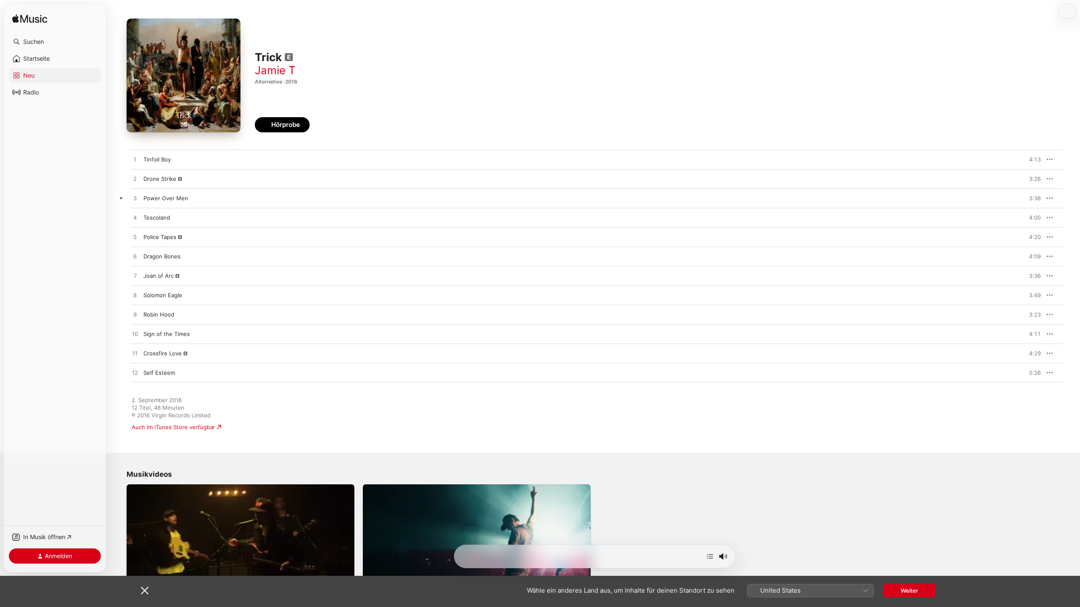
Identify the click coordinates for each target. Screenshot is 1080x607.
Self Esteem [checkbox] (159, 372)
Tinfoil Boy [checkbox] (157, 159)
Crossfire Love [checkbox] (162, 353)
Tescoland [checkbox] (156, 217)
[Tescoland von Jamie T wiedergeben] (135, 218)
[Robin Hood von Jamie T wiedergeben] (135, 315)
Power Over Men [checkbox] (165, 198)
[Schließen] (144, 590)
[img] (29, 19)
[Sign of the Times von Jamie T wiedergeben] (135, 334)
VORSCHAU (1029, 159)
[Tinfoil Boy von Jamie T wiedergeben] (135, 160)
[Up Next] (710, 556)
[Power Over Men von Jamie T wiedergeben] (135, 198)
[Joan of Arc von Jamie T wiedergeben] (135, 276)
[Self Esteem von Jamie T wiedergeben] (135, 373)
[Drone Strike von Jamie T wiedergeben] (135, 179)
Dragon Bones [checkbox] (162, 256)
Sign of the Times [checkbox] (166, 333)
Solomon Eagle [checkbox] (162, 295)
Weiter (909, 590)
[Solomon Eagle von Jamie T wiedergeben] (135, 295)
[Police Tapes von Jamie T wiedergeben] (135, 237)
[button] (54, 42)
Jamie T (275, 70)
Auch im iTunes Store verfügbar (173, 427)
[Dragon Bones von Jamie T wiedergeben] (135, 257)
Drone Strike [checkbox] (159, 178)
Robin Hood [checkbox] (158, 314)
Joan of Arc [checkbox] (158, 275)
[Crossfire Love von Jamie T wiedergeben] (135, 353)
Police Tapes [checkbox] (159, 237)
